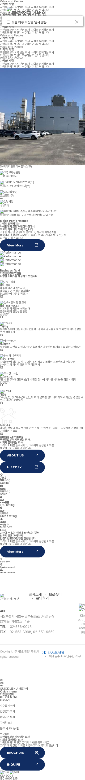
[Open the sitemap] (67, 14)
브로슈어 (55, 594)
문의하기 (42, 598)
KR (54, 9)
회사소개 (35, 594)
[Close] (76, 22)
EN (62, 9)
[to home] (27, 12)
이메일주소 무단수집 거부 (65, 656)
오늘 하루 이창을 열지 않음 (30, 22)
